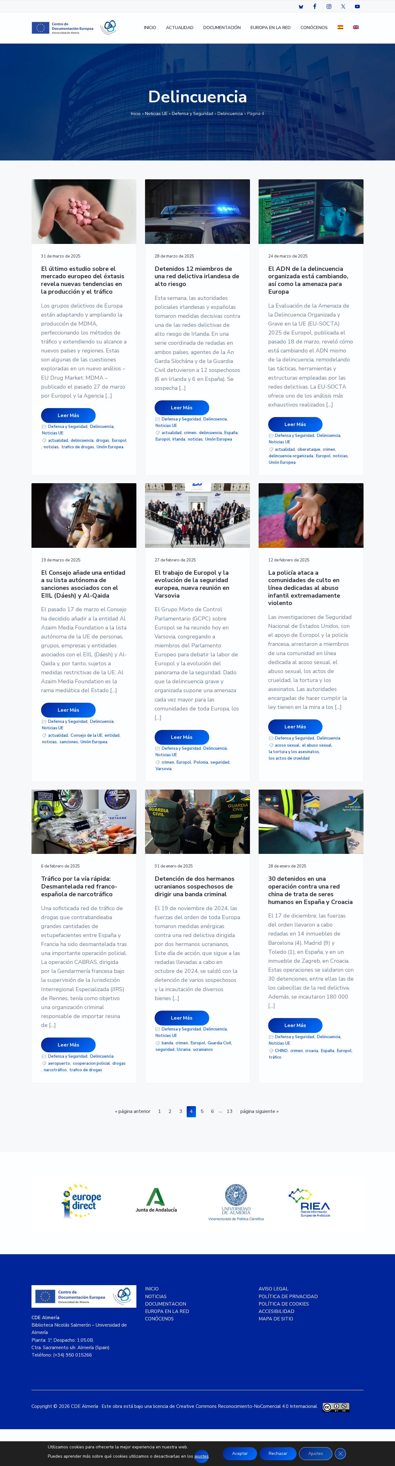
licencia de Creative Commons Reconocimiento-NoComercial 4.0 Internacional (235, 1406)
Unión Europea (110, 447)
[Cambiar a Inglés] (356, 28)
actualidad (58, 440)
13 (231, 1111)
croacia (311, 1051)
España (231, 433)
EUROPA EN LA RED (167, 1311)
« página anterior (132, 1112)
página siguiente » (259, 1112)
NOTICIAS (156, 1296)
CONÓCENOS (159, 1319)
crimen (190, 433)
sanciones (69, 742)
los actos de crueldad (289, 758)
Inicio (136, 114)
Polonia (201, 762)
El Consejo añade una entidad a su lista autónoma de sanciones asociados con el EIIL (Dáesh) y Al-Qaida (83, 584)
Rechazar (278, 1453)
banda (167, 1043)
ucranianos (203, 1049)
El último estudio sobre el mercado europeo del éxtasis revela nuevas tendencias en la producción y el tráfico (82, 280)
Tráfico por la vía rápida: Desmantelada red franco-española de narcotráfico (79, 886)
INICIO (152, 1289)
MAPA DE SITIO (276, 1319)
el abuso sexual (316, 745)
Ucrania (183, 1049)
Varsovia (164, 769)
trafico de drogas (77, 447)
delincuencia (82, 440)
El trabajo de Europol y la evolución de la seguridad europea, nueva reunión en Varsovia (192, 584)
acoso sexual (287, 745)
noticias (51, 447)
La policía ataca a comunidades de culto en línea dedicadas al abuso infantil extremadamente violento (304, 588)
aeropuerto (59, 1063)
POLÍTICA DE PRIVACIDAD (288, 1296)
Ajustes (315, 1453)
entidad (112, 735)
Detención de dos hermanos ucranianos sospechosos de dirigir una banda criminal (195, 886)
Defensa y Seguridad (192, 114)
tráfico (275, 1057)
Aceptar (240, 1453)
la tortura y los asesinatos (294, 752)
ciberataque (308, 449)
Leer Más (68, 415)
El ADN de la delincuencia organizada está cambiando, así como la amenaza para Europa (308, 280)
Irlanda (179, 439)
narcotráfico (55, 1070)
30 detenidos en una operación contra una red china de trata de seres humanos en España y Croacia (310, 890)
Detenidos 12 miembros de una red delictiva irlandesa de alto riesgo (197, 276)
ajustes (201, 1456)
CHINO (281, 1051)
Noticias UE (156, 114)
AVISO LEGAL (274, 1289)
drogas (102, 440)
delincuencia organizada (291, 456)
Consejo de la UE (86, 735)
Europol (119, 440)
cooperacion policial (91, 1063)
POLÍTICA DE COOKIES (284, 1304)
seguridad (219, 762)
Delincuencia (230, 114)
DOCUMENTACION (165, 1304)
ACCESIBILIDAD (276, 1311)
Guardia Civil (219, 1043)
